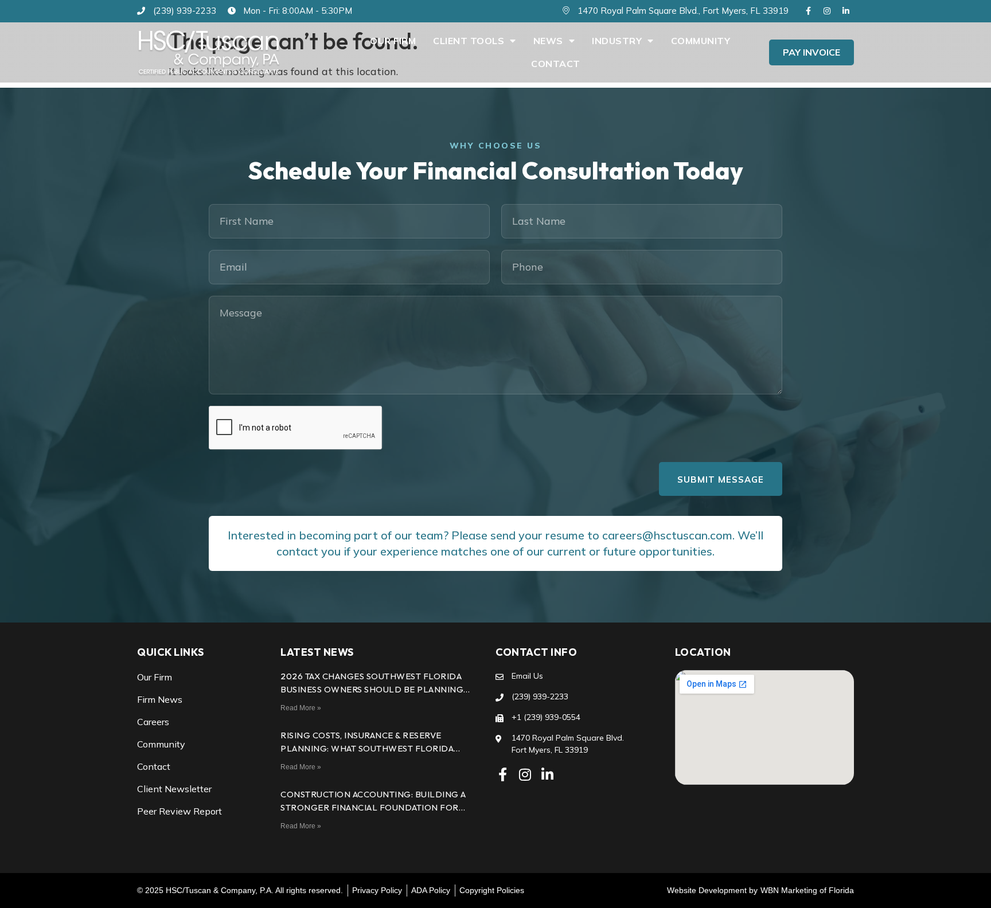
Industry (617, 40)
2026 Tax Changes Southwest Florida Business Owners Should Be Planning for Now (371, 689)
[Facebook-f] (808, 11)
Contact (555, 63)
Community (701, 40)
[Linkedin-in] (846, 11)
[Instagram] (827, 11)
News (548, 40)
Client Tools (468, 40)
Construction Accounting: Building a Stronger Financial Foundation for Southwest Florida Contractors (373, 807)
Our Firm (393, 40)
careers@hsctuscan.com (667, 535)
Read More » (300, 708)
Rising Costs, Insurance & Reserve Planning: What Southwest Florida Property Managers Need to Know (367, 748)
